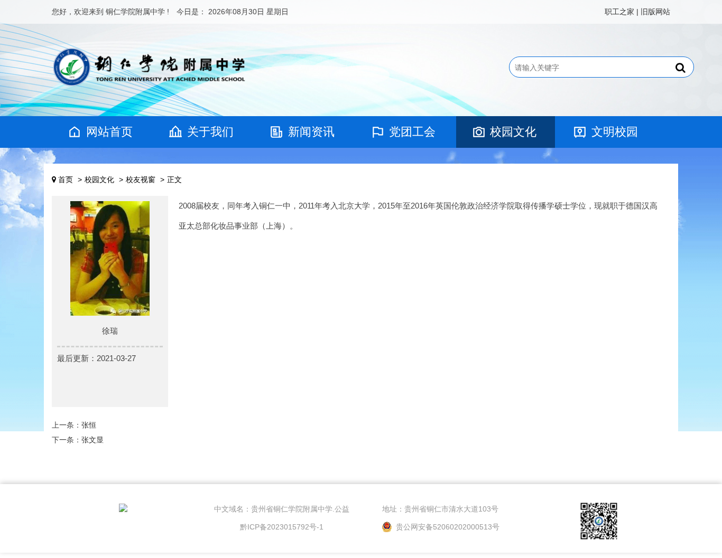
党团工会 (412, 131)
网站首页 (109, 131)
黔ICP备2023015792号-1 (281, 527)
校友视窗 (140, 179)
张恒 (88, 425)
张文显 (92, 440)
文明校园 (614, 131)
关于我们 (210, 131)
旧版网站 (655, 11)
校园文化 (513, 131)
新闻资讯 (311, 131)
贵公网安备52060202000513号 (446, 527)
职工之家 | (621, 11)
